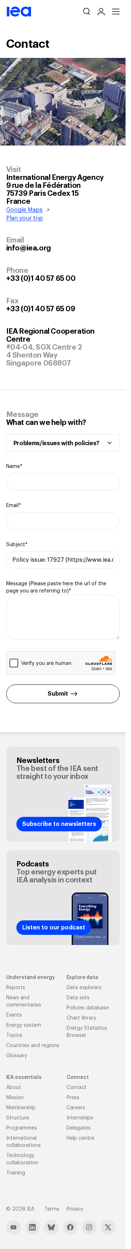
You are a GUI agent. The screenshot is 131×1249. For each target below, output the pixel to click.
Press (73, 1097)
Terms (51, 1209)
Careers (76, 1107)
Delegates (79, 1128)
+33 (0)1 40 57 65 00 (41, 278)
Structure (17, 1118)
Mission (15, 1097)
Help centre (80, 1138)
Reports (15, 987)
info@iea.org (28, 248)
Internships (80, 1118)
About (13, 1087)
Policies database (88, 1007)
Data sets (78, 997)
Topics (14, 1035)
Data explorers (84, 987)
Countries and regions (32, 1045)
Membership (21, 1107)
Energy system (23, 1025)
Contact (77, 1087)
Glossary (16, 1055)
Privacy (75, 1209)
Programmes (21, 1128)
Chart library (81, 1018)
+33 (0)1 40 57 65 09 (40, 309)
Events (14, 1015)
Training (15, 1173)
